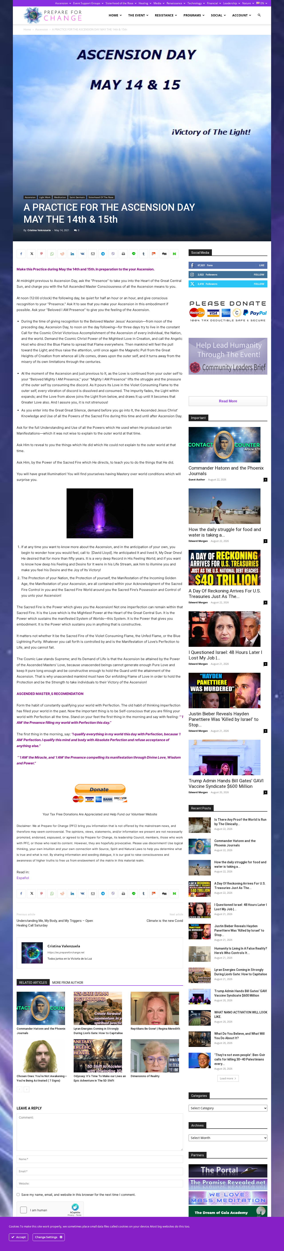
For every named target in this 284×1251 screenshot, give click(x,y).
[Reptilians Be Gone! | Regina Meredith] (157, 1008)
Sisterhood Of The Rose (101, 197)
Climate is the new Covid (165, 921)
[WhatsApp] (51, 253)
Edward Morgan (198, 541)
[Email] (92, 253)
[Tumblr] (143, 253)
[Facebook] (21, 253)
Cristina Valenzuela (39, 230)
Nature (246, 3)
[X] (31, 253)
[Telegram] (102, 253)
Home (113, 15)
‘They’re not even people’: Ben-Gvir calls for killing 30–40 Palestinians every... (239, 1059)
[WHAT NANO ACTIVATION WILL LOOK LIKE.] (200, 1018)
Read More (228, 401)
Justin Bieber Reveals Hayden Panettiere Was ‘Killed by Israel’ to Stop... (223, 719)
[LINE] (133, 253)
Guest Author (197, 479)
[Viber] (112, 253)
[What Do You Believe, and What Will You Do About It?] (200, 1039)
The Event (136, 15)
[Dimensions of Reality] (157, 1055)
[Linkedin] (72, 253)
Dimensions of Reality (145, 1076)
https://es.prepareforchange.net (65, 952)
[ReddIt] (61, 253)
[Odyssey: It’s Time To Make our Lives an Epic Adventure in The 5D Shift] (100, 1055)
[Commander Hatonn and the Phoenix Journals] (43, 1008)
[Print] (123, 253)
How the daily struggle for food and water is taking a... (225, 532)
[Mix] (153, 253)
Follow (259, 274)
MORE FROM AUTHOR (67, 982)
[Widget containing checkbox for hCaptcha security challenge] (50, 1210)
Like (261, 265)
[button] (259, 15)
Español (23, 878)
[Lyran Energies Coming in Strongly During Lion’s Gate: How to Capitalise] (100, 1008)
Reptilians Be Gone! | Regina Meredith (155, 1028)
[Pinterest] (41, 253)
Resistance (164, 15)
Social (216, 15)
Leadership (230, 3)
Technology (194, 3)
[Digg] (164, 253)
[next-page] (26, 1089)
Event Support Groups (86, 3)
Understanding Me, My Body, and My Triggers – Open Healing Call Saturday (55, 923)
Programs (192, 15)
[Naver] (174, 253)
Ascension (61, 3)
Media (157, 3)
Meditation (60, 197)
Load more (226, 1078)
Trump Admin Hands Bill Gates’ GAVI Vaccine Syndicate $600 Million (226, 783)
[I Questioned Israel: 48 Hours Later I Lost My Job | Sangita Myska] (228, 629)
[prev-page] (19, 1089)
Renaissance (174, 3)
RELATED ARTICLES (33, 982)
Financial (212, 3)
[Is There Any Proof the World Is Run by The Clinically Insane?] (200, 825)
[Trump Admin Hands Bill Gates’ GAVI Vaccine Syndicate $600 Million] (228, 757)
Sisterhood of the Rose (119, 3)
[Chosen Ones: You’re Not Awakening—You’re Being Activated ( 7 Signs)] (43, 1055)
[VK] (82, 253)
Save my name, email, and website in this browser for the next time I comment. (78, 1194)
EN (262, 3)
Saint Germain (77, 197)
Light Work (44, 197)
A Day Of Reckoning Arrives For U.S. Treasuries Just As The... (225, 593)
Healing (143, 3)
